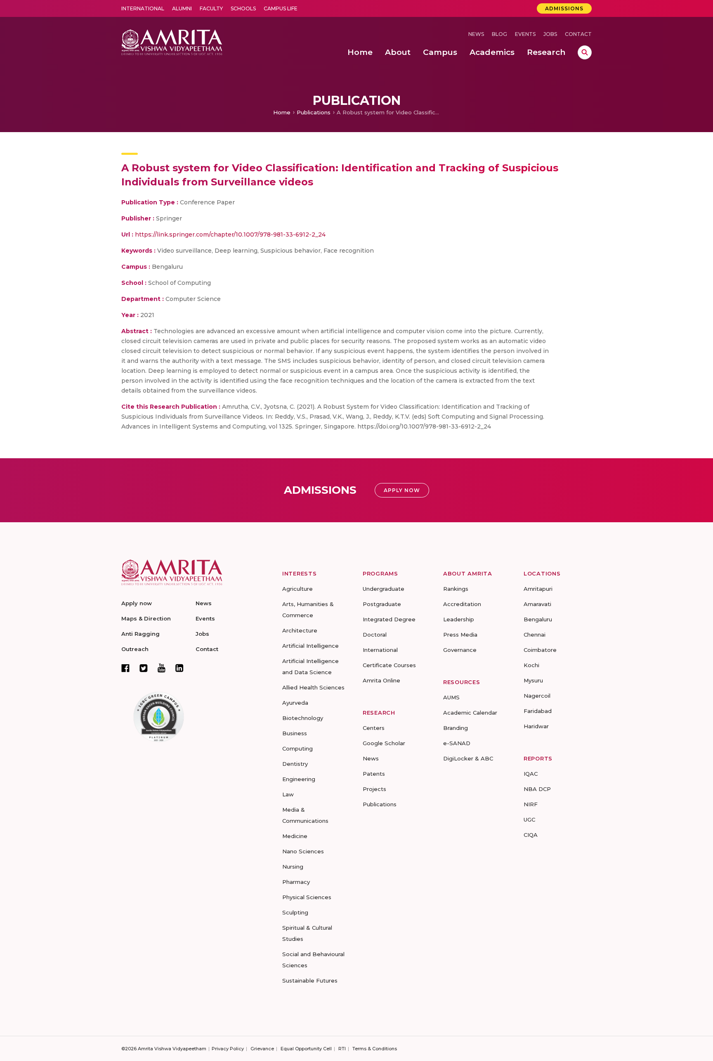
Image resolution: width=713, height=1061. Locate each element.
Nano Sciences (303, 851)
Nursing (292, 866)
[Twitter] (143, 668)
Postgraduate (382, 604)
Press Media (460, 634)
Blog (499, 34)
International (142, 8)
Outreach (135, 649)
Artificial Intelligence (310, 645)
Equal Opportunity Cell (306, 1049)
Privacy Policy (228, 1049)
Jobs (550, 34)
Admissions (564, 8)
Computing (297, 748)
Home (281, 112)
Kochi (531, 665)
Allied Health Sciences (313, 687)
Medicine (294, 836)
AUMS (451, 697)
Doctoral (375, 634)
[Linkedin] (179, 668)
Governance (460, 650)
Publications (314, 112)
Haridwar (536, 726)
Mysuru (533, 680)
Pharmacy (296, 882)
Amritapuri (538, 588)
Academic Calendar (470, 712)
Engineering (298, 779)
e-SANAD (456, 743)
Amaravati (537, 604)
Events (525, 34)
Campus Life (280, 8)
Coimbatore (540, 650)
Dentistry (295, 763)
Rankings (455, 588)
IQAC (531, 773)
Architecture (299, 630)
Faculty (211, 8)
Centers (374, 728)
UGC (529, 819)
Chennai (534, 634)
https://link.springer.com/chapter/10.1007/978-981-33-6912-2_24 (230, 234)
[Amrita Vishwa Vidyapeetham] (171, 41)
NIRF (531, 804)
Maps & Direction (146, 618)
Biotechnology (302, 718)
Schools (243, 8)
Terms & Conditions (374, 1049)
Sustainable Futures (310, 980)
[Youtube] (161, 668)
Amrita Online (381, 680)
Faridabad (538, 711)
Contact (578, 34)
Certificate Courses (389, 665)
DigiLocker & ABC (468, 758)
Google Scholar (384, 743)
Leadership (458, 619)
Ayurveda (295, 702)
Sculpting (295, 912)
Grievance (262, 1049)
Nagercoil (537, 695)
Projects (374, 789)
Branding (455, 728)
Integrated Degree (389, 619)
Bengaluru (538, 619)
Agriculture (297, 588)
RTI (342, 1049)
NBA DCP (537, 789)
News (476, 34)
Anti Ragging (140, 633)
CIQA (531, 834)
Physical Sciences (306, 897)
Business (294, 733)
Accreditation (462, 604)
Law (288, 794)
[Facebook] (125, 668)
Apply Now (402, 490)
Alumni (182, 8)
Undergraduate (383, 588)
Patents (374, 773)
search (585, 52)
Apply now (136, 603)
